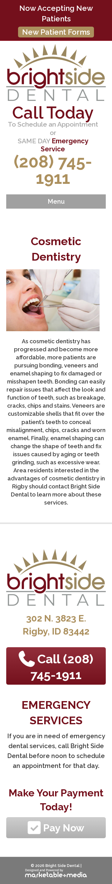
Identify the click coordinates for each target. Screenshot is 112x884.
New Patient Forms (56, 32)
